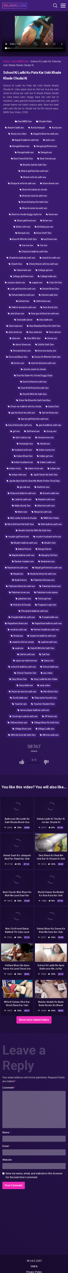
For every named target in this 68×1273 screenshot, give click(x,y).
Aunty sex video (18, 134)
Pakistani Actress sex (44, 580)
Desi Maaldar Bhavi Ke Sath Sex (45, 326)
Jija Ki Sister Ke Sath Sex (45, 474)
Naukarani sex (47, 561)
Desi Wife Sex (33, 338)
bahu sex (50, 140)
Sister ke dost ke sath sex (23, 691)
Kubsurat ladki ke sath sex (23, 493)
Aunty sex (56, 127)
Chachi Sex (16, 264)
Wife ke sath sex (50, 735)
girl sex (16, 431)
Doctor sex (18, 363)
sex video (48, 673)
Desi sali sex (54, 332)
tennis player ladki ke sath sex (34, 710)
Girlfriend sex (33, 431)
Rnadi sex (18, 636)
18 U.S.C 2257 (34, 1260)
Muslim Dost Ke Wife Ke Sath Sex (34, 530)
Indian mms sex (35, 468)
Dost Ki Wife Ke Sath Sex (34, 394)
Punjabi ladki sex (49, 617)
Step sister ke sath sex (45, 697)
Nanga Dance (44, 549)
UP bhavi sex (50, 716)
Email (6, 1146)
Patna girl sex (44, 598)
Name (6, 1132)
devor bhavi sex (23, 344)
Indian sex (55, 468)
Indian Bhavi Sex (24, 456)
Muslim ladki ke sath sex (25, 543)
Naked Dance (24, 549)
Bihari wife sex (22, 226)
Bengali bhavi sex (20, 146)
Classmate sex (23, 270)
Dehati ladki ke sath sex (22, 295)
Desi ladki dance (24, 319)
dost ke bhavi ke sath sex (43, 363)
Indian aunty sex (46, 450)
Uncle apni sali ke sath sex (25, 716)
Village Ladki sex (46, 728)
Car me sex (27, 245)
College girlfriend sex (22, 276)
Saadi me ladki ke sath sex (42, 636)
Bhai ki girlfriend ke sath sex (34, 171)
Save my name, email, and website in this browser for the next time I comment (34, 1175)
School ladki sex (50, 667)
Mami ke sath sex (46, 505)
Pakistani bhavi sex (51, 586)
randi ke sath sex (18, 629)
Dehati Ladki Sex (49, 295)
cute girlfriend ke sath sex (23, 288)
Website (7, 1159)
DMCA (34, 1266)
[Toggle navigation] (63, 5)
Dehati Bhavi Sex (50, 288)
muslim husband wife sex (48, 536)
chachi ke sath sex (51, 257)
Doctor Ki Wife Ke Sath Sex (47, 357)
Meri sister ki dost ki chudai (23, 518)
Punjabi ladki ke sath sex (23, 617)
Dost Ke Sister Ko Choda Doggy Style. (34, 375)
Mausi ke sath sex (43, 512)
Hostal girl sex (26, 443)
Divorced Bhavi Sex (17, 357)
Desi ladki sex (46, 319)
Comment (8, 1087)
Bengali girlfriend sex (46, 146)
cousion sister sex (16, 282)
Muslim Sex (50, 543)
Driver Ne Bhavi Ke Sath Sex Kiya (34, 400)
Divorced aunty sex (46, 350)
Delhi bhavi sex (43, 301)
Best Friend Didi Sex (23, 158)
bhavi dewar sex (50, 183)
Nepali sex (18, 574)
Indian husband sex (23, 462)
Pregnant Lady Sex (46, 605)
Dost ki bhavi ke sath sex (34, 381)
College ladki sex (48, 276)
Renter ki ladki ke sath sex (46, 629)
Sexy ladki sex (26, 685)
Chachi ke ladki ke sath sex (22, 257)
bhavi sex (53, 214)
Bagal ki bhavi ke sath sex (45, 134)
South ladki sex (20, 697)
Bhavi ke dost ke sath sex (34, 196)
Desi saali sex (35, 332)
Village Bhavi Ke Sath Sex (46, 722)
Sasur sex (48, 660)
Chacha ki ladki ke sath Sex (34, 251)
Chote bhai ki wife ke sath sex (43, 264)
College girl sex (45, 270)
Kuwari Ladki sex (50, 493)
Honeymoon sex (45, 437)
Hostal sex (44, 443)
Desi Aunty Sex (50, 307)
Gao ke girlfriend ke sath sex (34, 419)
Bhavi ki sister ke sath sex (34, 208)
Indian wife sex (18, 474)
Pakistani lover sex (20, 592)
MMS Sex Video (51, 518)
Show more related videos (34, 1019)
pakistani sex (24, 598)
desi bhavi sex (17, 313)
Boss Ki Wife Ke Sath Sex (24, 239)
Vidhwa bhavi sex (18, 722)
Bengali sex (46, 152)
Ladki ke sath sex (22, 499)
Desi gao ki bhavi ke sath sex (45, 313)
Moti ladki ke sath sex (51, 524)
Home (6, 61)
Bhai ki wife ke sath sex (34, 177)
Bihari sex (47, 220)
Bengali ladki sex (25, 152)
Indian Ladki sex (47, 462)
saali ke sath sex (48, 642)
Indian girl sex (46, 456)
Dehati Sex (23, 301)
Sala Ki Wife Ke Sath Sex (42, 648)
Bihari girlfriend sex (26, 220)
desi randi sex (15, 332)
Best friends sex (47, 158)
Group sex (51, 431)
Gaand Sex (53, 406)
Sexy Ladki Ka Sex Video (45, 679)
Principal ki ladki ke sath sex (34, 611)
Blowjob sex (23, 233)
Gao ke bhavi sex (49, 412)
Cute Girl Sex (55, 282)
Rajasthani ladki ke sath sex (48, 623)
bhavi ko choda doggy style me (26, 214)
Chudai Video (45, 121)
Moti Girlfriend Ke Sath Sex (20, 524)
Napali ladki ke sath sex (22, 555)
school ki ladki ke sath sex (23, 667)
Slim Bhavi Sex (50, 691)
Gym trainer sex (23, 437)
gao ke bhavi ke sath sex (23, 412)
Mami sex (22, 512)
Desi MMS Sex (20, 61)
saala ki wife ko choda (23, 642)
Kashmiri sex (43, 487)
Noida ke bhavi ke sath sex (43, 574)
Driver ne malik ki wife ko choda (25, 406)
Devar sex (52, 338)
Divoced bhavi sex (22, 350)
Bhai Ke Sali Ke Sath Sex (34, 165)
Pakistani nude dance (47, 592)
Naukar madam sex (24, 561)
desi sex (16, 338)
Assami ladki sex (15, 127)
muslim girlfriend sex (18, 536)
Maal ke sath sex (46, 499)
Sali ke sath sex (27, 654)
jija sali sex (24, 487)
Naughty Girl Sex (49, 555)
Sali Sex (45, 654)
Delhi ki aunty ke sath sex (23, 307)
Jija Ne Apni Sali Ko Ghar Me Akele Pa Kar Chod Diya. (34, 481)
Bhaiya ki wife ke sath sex (23, 183)
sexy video (44, 685)
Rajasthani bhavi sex (17, 623)
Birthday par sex (45, 226)
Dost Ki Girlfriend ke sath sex (34, 388)
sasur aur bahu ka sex (26, 660)
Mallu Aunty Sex (22, 505)
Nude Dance (20, 580)
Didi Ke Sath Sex (45, 344)
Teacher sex (20, 704)
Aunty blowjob (37, 127)
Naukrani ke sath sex (17, 567)
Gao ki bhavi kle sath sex (20, 425)
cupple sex (36, 282)
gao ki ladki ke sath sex (49, 425)
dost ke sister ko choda (34, 369)
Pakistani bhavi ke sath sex (21, 586)
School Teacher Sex (26, 673)
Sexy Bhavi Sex (19, 679)
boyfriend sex (50, 239)
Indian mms (15, 468)
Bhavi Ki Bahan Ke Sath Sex (34, 202)
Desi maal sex (15, 326)
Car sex (43, 245)
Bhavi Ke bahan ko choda (34, 189)
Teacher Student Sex (43, 704)
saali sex (19, 648)
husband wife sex (23, 450)
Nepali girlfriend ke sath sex (48, 567)
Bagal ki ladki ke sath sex (26, 140)
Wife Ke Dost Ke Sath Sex (23, 735)
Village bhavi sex (23, 728)
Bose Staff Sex (44, 233)
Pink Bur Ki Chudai (21, 605)
